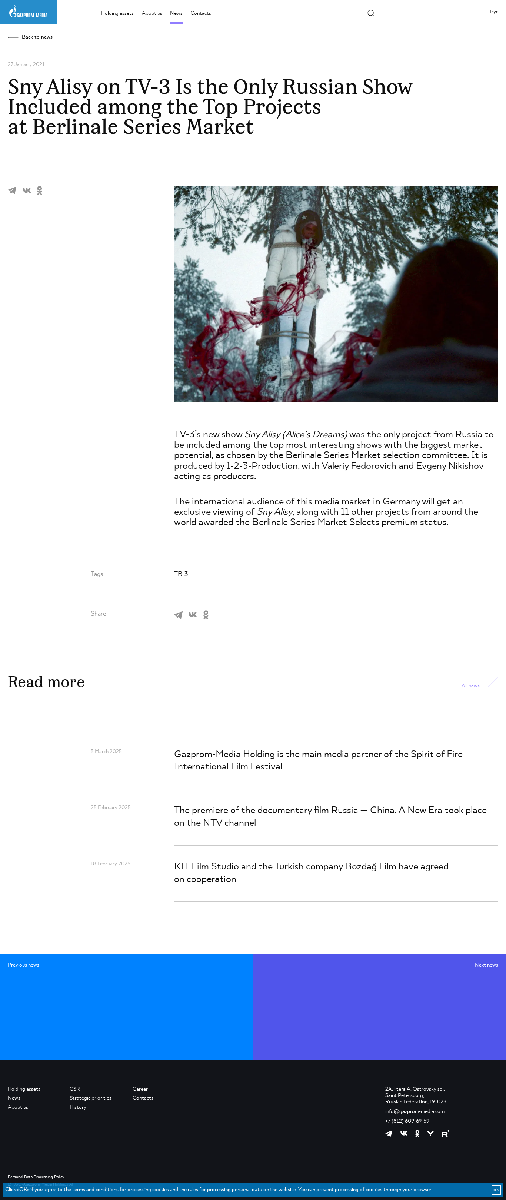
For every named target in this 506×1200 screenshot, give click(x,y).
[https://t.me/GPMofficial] (388, 1133)
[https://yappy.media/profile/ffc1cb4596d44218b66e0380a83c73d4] (430, 1134)
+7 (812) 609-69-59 (407, 1121)
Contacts (200, 13)
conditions (107, 1189)
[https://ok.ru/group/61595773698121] (417, 1133)
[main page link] (28, 11)
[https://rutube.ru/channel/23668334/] (446, 1133)
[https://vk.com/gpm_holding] (403, 1133)
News (176, 13)
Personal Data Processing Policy (36, 1177)
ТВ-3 (181, 574)
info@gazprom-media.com (415, 1111)
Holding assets (117, 13)
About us (152, 13)
